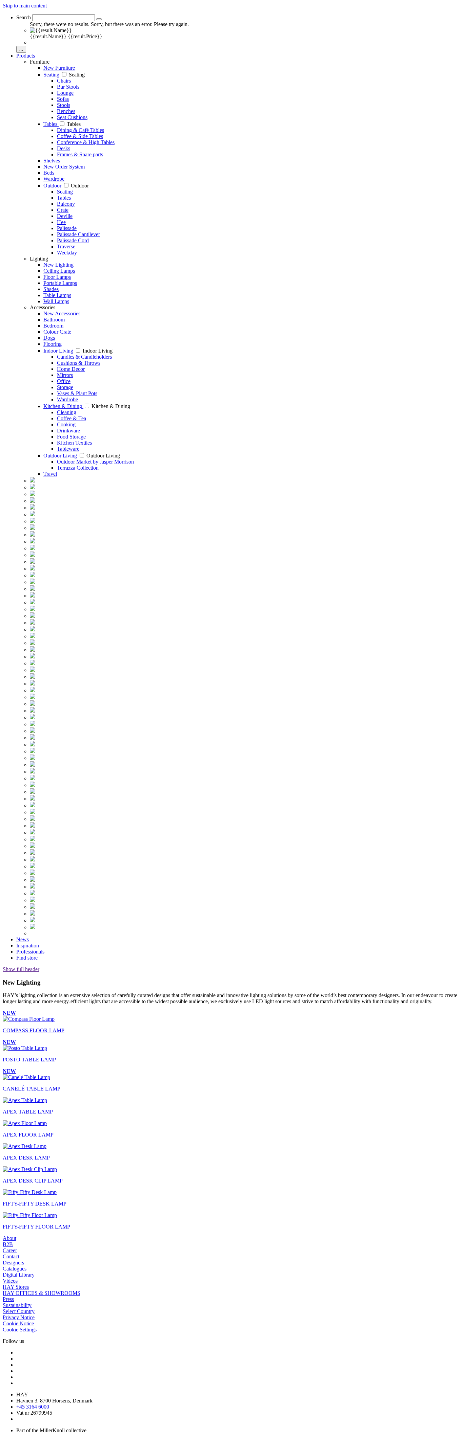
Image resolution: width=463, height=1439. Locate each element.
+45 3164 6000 (32, 1407)
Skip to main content (25, 5)
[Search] (99, 19)
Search (23, 17)
